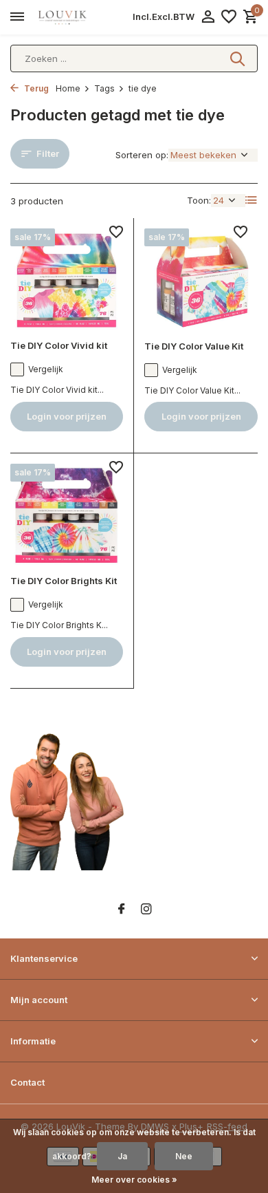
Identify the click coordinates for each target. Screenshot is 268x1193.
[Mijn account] (207, 17)
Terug (35, 88)
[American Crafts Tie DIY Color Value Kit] (201, 279)
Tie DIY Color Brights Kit (63, 580)
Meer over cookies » (134, 1179)
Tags (104, 88)
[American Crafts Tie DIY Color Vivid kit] (66, 279)
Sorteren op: (141, 154)
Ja (122, 1156)
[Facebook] (121, 909)
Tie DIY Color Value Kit (193, 346)
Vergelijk (45, 369)
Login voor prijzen (67, 416)
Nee (183, 1156)
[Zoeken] (238, 58)
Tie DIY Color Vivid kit (58, 345)
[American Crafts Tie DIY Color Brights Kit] (66, 514)
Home (68, 88)
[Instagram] (146, 909)
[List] (251, 200)
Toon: (199, 200)
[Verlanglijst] (228, 17)
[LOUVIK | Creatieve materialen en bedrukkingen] (73, 17)
